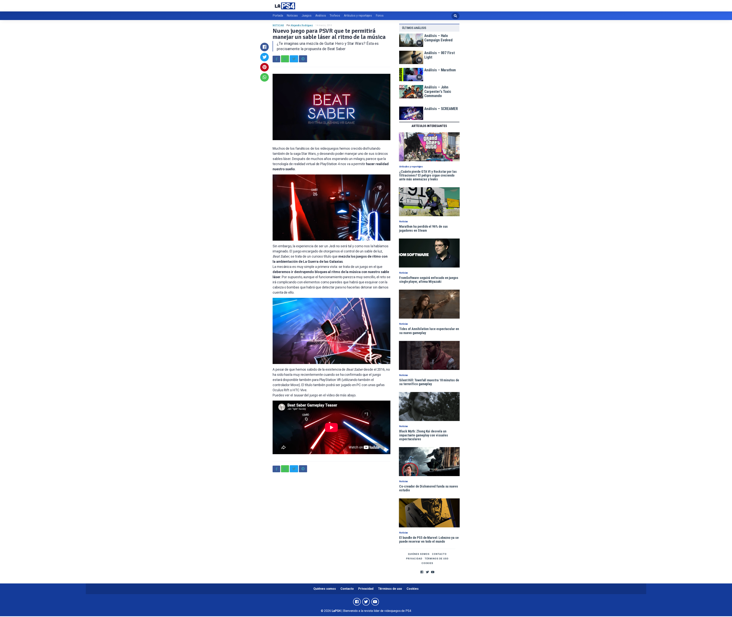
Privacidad (414, 558)
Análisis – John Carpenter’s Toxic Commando (437, 91)
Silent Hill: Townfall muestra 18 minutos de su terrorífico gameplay (429, 382)
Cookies (427, 563)
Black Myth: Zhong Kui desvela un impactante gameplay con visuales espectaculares (423, 435)
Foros (380, 15)
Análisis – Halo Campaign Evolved (438, 37)
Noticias (292, 15)
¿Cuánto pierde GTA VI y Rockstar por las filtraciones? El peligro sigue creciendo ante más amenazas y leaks (428, 175)
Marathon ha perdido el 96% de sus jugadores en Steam (423, 228)
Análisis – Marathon (440, 70)
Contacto (439, 554)
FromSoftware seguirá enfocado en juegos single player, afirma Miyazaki (428, 280)
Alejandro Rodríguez (302, 25)
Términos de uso (437, 558)
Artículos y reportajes (358, 15)
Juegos (307, 15)
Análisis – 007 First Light (439, 55)
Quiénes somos (418, 554)
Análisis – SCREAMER (441, 108)
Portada (278, 15)
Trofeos (335, 15)
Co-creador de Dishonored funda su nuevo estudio (428, 488)
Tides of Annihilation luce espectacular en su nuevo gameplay (429, 331)
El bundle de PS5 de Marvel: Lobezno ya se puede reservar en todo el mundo (429, 539)
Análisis (320, 15)
